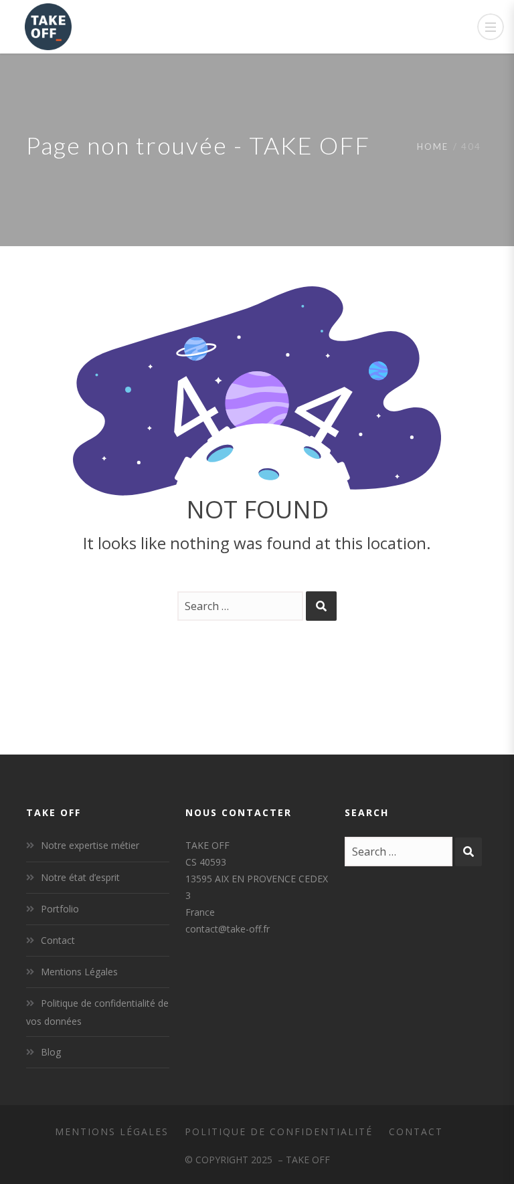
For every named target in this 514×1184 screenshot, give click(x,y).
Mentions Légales (79, 971)
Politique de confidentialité (279, 1131)
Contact (58, 940)
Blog (51, 1052)
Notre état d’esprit (80, 877)
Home (432, 146)
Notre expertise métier (90, 845)
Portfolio (60, 908)
